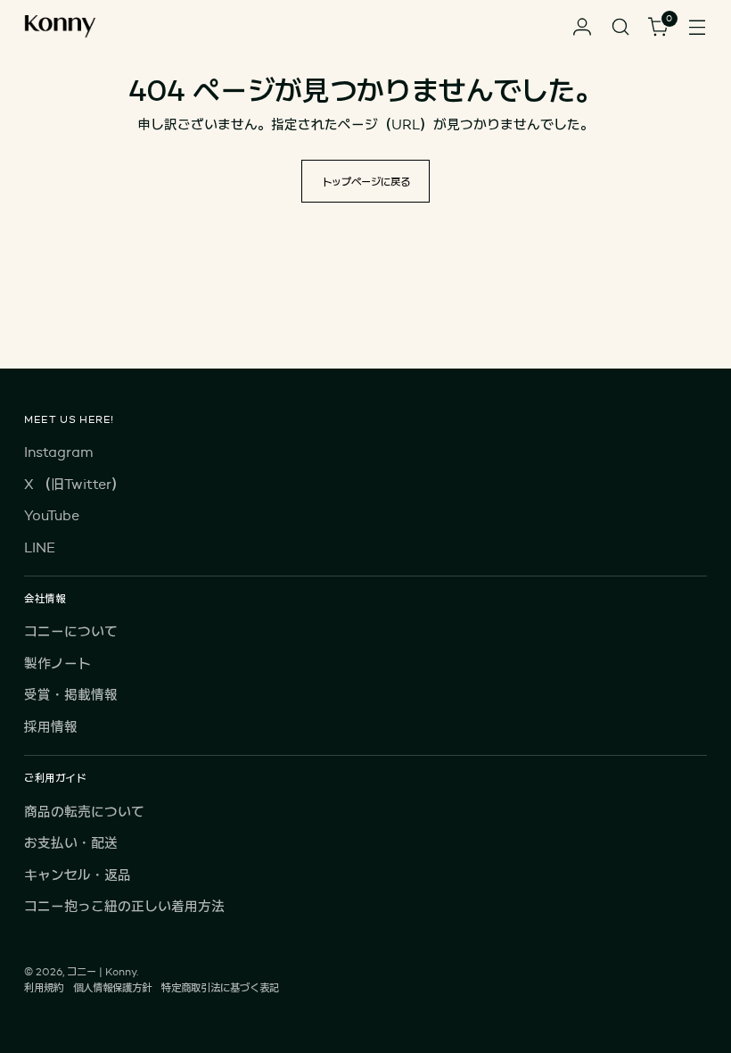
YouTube (51, 515)
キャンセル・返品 (77, 874)
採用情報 (51, 726)
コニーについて (71, 631)
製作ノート (57, 663)
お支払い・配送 (71, 842)
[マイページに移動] (582, 27)
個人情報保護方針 (112, 987)
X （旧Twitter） (74, 484)
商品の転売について (84, 811)
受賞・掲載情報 (71, 694)
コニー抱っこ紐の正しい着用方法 (124, 906)
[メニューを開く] (697, 27)
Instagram (58, 452)
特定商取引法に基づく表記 (220, 987)
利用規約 (43, 987)
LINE (39, 547)
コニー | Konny (101, 971)
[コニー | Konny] (59, 27)
